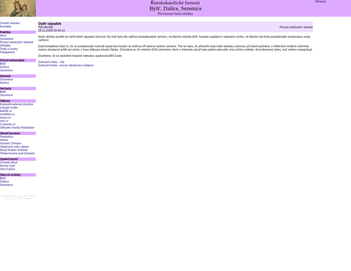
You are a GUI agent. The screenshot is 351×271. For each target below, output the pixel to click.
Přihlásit (320, 1)
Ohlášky (5, 45)
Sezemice (6, 70)
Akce (3, 35)
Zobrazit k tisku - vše (51, 62)
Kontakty (5, 26)
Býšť (3, 63)
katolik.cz (6, 111)
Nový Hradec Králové (14, 150)
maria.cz (5, 117)
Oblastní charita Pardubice (17, 127)
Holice (4, 140)
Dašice (4, 67)
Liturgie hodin (9, 107)
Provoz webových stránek (16, 42)
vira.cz (4, 121)
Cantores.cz (8, 124)
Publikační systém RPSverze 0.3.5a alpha (18, 197)
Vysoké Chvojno (10, 143)
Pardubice (6, 136)
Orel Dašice (7, 169)
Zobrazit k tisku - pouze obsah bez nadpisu (66, 65)
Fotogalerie (7, 52)
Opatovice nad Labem (14, 146)
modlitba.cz (7, 114)
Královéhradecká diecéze (16, 104)
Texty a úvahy (9, 49)
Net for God (7, 165)
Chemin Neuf (8, 162)
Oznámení (6, 39)
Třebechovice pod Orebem (17, 153)
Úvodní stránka (10, 23)
